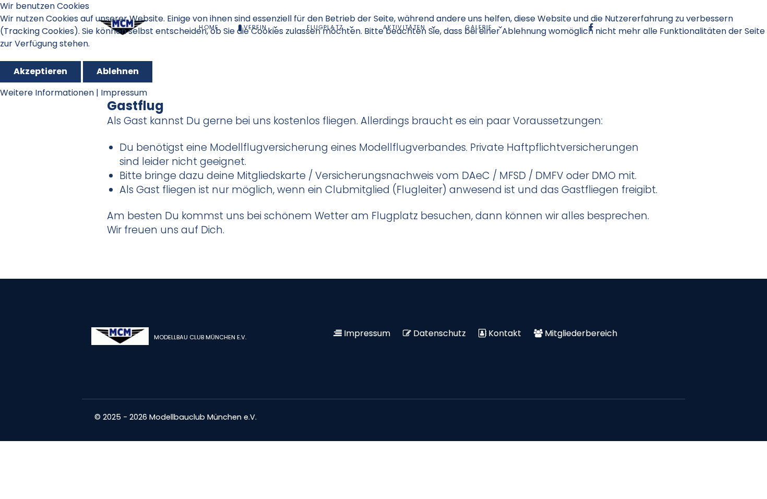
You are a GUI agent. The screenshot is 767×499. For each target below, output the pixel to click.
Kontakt (504, 333)
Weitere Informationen (47, 93)
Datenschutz (439, 333)
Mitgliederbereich (581, 333)
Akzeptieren (40, 71)
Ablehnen (118, 71)
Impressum (367, 333)
